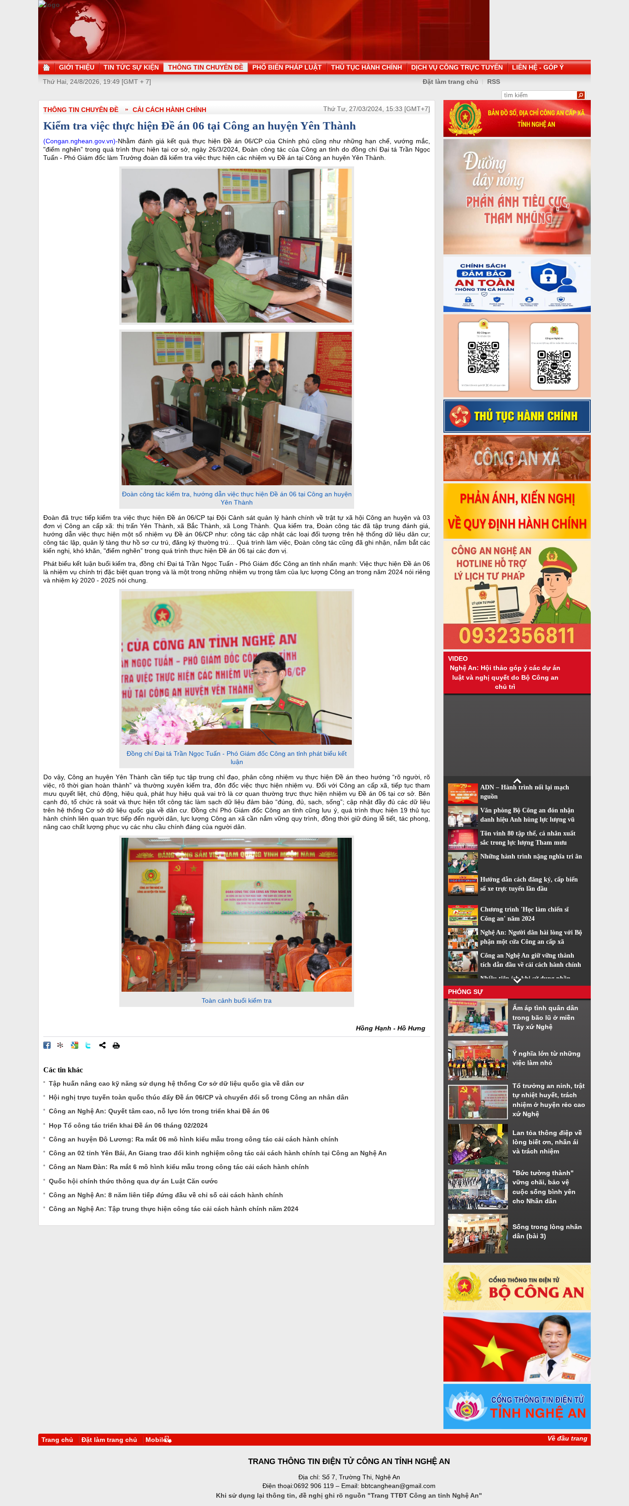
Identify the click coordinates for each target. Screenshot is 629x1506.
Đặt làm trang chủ (109, 1439)
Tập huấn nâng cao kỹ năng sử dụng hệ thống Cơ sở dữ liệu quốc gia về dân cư (176, 1083)
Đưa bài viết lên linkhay (60, 1045)
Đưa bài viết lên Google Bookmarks (74, 1045)
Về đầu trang (567, 1438)
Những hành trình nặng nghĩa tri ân (531, 856)
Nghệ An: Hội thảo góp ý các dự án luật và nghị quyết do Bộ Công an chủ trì (505, 677)
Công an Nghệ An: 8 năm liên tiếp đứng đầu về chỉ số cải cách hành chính (166, 1195)
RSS (493, 81)
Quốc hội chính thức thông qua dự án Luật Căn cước (133, 1181)
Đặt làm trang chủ (450, 81)
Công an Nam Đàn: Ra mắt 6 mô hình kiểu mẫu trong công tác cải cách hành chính (179, 1167)
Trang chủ (57, 1439)
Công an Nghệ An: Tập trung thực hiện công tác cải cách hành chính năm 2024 (173, 1208)
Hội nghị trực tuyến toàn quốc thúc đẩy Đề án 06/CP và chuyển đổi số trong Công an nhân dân (199, 1097)
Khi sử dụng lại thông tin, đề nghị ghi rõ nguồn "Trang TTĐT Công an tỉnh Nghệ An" (349, 1495)
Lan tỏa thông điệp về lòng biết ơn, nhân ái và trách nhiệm (547, 1142)
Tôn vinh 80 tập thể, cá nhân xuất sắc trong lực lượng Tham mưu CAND (528, 843)
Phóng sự (465, 991)
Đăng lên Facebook (47, 1045)
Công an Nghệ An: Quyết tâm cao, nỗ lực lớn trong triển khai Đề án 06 (159, 1111)
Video (458, 658)
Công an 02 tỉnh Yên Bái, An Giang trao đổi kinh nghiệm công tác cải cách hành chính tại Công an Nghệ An (218, 1153)
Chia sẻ (102, 1045)
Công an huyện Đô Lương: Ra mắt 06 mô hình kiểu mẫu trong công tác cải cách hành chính (193, 1139)
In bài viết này (116, 1045)
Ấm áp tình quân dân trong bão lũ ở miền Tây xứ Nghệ (545, 1017)
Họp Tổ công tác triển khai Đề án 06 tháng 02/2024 (128, 1125)
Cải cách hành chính (169, 109)
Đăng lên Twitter (88, 1045)
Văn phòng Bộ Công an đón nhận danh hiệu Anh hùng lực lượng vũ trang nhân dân (527, 820)
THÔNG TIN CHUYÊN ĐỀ (80, 109)
